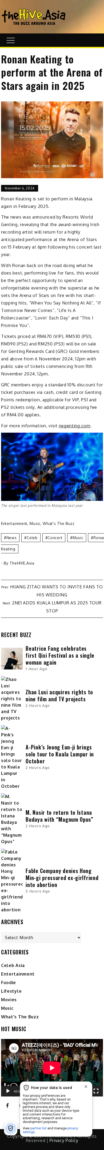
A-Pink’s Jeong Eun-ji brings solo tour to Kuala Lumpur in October (60, 754)
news (11, 537)
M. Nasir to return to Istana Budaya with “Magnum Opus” (60, 815)
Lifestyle (11, 991)
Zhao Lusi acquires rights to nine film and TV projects (59, 695)
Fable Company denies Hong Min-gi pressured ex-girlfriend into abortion (62, 878)
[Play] (8, 1091)
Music (35, 523)
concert (54, 537)
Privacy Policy (64, 1140)
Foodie (8, 982)
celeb (32, 537)
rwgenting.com (74, 425)
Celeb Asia (13, 965)
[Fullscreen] (96, 1091)
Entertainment (14, 523)
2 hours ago (38, 705)
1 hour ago (36, 669)
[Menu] (10, 40)
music (78, 537)
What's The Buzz (59, 523)
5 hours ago (38, 891)
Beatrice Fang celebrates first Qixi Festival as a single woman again (60, 655)
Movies (9, 999)
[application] (52, 1067)
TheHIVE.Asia (22, 563)
